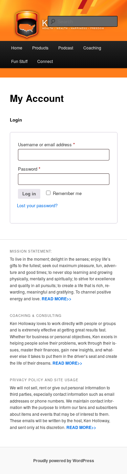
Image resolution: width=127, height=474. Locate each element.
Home (16, 47)
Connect (45, 61)
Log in (29, 193)
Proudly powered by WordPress (63, 460)
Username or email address (55, 144)
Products (40, 47)
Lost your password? (37, 205)
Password (37, 168)
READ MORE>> (56, 299)
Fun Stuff (19, 61)
